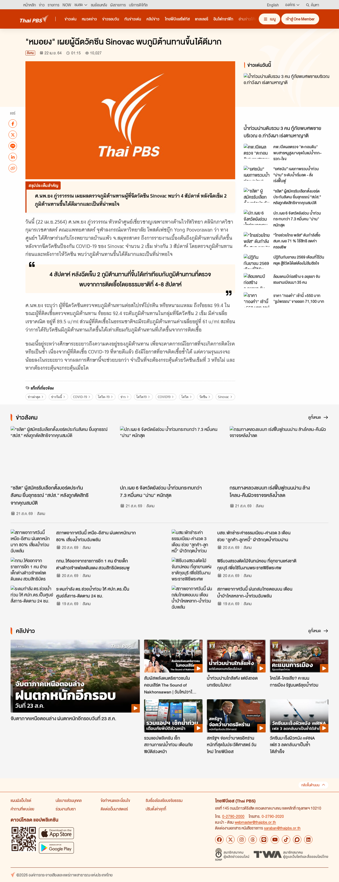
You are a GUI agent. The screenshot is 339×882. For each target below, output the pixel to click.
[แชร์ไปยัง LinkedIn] (12, 157)
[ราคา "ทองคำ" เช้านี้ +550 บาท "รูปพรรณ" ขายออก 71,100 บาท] (257, 299)
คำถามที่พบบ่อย (22, 808)
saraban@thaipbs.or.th (282, 828)
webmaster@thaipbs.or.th (255, 822)
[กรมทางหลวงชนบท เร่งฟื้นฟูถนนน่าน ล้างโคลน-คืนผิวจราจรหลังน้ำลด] (279, 454)
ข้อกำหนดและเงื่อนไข (115, 800)
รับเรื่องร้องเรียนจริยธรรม (164, 800)
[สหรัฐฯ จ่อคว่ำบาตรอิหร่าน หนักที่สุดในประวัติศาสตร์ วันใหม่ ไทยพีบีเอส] (236, 715)
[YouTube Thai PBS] (275, 839)
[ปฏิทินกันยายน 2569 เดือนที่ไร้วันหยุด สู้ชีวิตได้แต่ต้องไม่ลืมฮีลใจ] (257, 261)
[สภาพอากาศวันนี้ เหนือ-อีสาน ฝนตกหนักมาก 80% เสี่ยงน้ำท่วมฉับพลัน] (32, 541)
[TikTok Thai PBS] (286, 839)
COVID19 (164, 397)
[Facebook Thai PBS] (219, 839)
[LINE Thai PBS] (264, 839)
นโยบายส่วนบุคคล (69, 800)
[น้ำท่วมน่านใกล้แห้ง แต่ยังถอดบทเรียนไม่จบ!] (236, 656)
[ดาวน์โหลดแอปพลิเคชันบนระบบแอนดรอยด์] (56, 847)
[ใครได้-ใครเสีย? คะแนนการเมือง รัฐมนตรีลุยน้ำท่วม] (299, 656)
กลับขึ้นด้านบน (310, 785)
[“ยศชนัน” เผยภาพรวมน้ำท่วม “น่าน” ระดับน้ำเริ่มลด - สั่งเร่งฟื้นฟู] (257, 173)
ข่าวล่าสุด (34, 397)
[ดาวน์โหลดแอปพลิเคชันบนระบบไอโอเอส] (56, 833)
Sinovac (223, 397)
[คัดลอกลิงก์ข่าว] (12, 168)
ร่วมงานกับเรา (66, 808)
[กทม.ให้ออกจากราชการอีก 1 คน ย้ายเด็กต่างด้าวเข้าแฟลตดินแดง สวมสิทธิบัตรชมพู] (32, 569)
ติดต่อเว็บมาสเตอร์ (114, 808)
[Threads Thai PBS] (252, 839)
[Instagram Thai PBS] (241, 839)
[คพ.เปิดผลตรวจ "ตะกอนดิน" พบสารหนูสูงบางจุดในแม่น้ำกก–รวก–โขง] (257, 151)
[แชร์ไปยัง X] (12, 134)
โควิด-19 (104, 397)
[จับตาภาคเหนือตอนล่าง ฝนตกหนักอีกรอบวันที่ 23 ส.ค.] (75, 676)
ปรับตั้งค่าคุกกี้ (156, 808)
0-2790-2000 (233, 816)
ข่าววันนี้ (56, 397)
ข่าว (123, 397)
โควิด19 (141, 397)
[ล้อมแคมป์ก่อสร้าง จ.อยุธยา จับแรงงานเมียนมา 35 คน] (257, 280)
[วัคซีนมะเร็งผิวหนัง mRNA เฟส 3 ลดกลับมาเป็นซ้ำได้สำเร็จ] (299, 715)
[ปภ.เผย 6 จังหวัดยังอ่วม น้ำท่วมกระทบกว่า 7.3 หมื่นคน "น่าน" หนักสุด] (257, 217)
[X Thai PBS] (230, 839)
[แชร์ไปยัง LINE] (12, 146)
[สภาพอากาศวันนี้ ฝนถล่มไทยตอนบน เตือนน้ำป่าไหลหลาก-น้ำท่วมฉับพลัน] (193, 597)
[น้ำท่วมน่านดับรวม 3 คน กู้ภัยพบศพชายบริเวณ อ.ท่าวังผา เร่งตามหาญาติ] (287, 97)
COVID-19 (80, 397)
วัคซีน (203, 397)
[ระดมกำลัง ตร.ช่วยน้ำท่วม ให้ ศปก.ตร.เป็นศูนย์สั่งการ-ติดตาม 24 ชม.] (32, 597)
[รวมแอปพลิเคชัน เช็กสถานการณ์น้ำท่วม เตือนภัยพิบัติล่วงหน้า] (173, 715)
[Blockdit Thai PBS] (297, 839)
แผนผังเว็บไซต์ (21, 800)
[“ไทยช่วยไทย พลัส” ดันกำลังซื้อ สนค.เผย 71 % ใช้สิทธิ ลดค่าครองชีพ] (257, 239)
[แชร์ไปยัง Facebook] (12, 123)
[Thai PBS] (34, 19)
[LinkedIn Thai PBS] (308, 839)
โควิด (185, 397)
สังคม (30, 53)
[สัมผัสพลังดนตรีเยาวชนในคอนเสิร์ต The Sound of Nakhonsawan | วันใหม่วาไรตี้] (173, 656)
